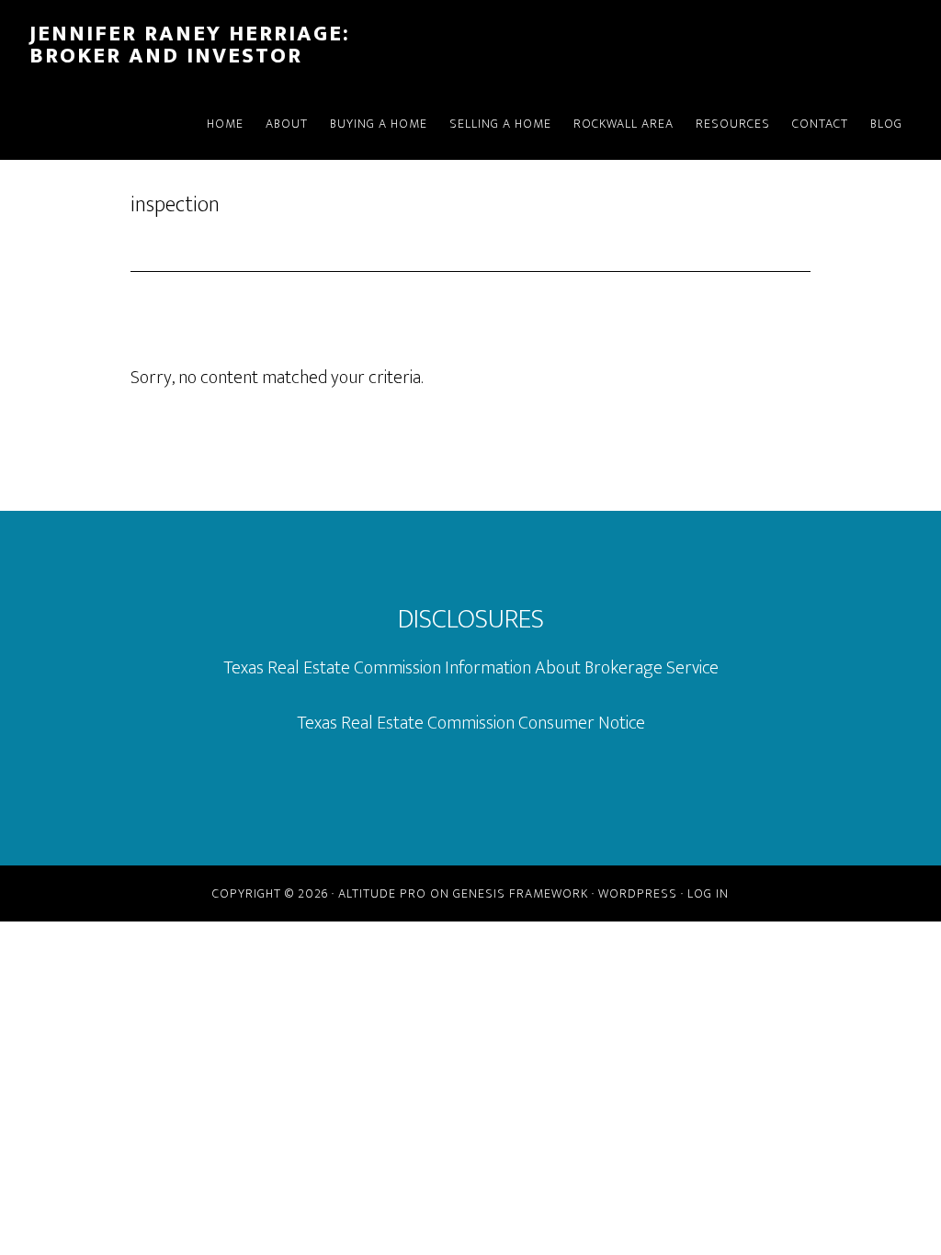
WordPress (637, 893)
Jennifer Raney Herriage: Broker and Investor (189, 45)
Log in (708, 893)
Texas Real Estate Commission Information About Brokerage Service (471, 668)
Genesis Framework (520, 893)
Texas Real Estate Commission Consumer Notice (471, 723)
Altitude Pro (382, 893)
